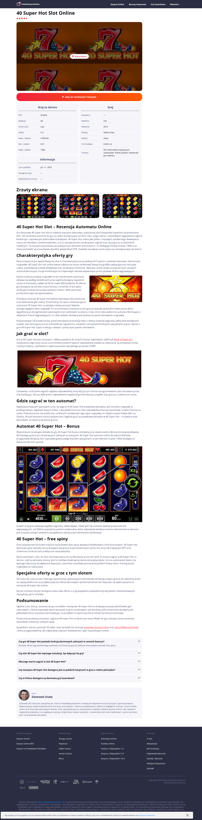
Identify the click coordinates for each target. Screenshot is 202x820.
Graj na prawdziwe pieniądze (80, 97)
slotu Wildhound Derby (127, 627)
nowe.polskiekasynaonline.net (51, 802)
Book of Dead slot (123, 339)
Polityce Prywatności (147, 815)
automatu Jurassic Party (96, 627)
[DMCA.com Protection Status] (31, 787)
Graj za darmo (80, 56)
